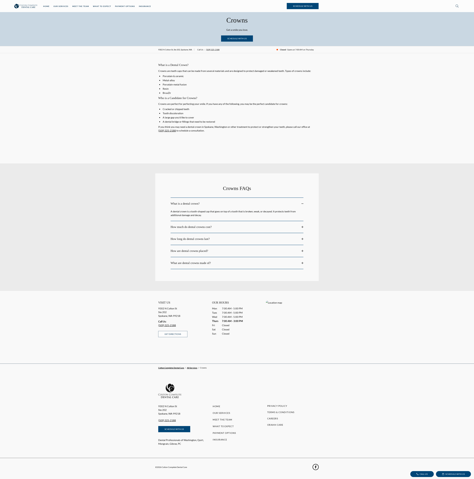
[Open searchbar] (457, 6)
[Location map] (291, 327)
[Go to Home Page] (25, 6)
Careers (272, 418)
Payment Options (125, 6)
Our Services (60, 6)
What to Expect (102, 6)
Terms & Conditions (281, 412)
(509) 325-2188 (212, 49)
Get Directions (173, 334)
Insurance (145, 6)
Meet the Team (80, 6)
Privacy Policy (277, 406)
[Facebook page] (316, 467)
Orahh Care (275, 424)
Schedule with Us (302, 6)
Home (46, 6)
